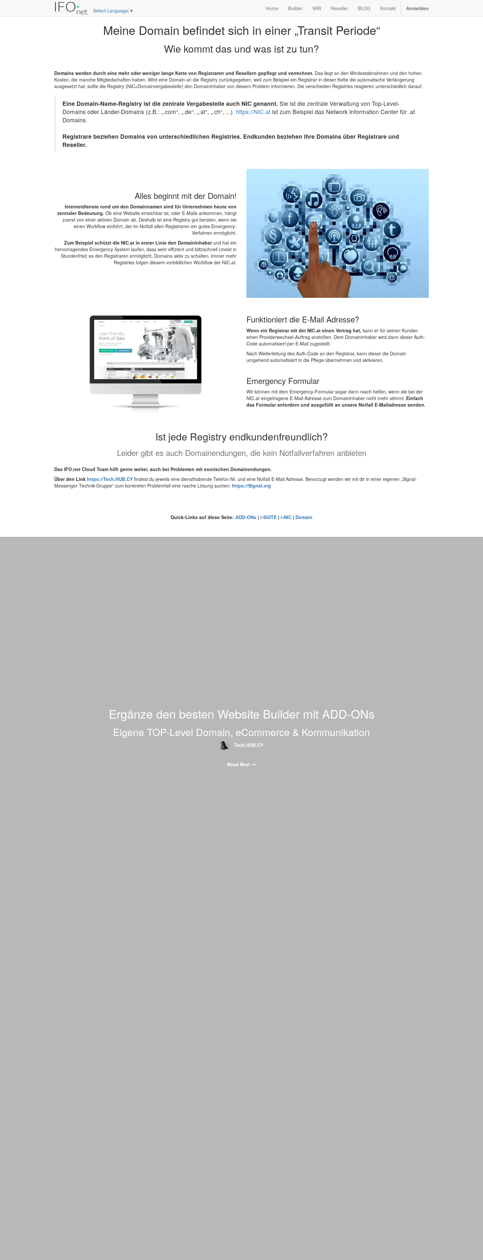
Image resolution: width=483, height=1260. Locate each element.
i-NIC (286, 517)
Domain (303, 517)
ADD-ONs (245, 517)
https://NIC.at (253, 111)
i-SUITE (268, 517)
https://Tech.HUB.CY (110, 479)
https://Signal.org (251, 485)
